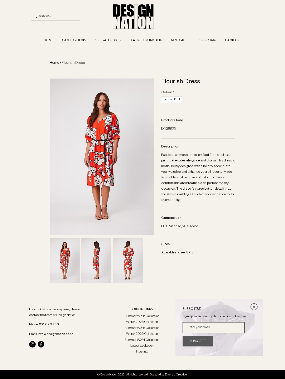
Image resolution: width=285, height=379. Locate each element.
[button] (254, 306)
